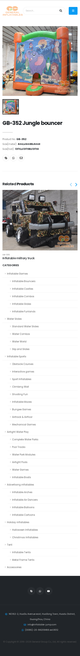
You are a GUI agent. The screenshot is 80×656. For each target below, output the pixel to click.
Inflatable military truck (18, 258)
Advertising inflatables (20, 484)
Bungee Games (21, 409)
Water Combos (21, 334)
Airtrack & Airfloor (22, 417)
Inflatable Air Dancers (25, 499)
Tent (9, 544)
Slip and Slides (21, 349)
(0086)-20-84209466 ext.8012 (41, 629)
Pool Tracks (18, 447)
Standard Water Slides (25, 326)
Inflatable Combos (23, 296)
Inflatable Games (17, 273)
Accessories (14, 567)
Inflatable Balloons (23, 507)
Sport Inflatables (21, 379)
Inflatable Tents (21, 552)
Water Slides (14, 319)
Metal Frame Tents (23, 560)
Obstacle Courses (22, 364)
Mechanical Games (24, 424)
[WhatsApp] (40, 591)
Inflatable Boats (21, 477)
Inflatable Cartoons (23, 515)
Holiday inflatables (18, 522)
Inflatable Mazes (22, 402)
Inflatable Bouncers (23, 281)
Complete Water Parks (25, 439)
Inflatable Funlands (23, 311)
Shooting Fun (20, 394)
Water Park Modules (23, 454)
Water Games (20, 469)
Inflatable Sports (16, 356)
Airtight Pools (19, 462)
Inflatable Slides (21, 304)
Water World (19, 341)
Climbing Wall (20, 386)
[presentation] (71, 185)
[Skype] (5, 158)
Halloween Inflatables (25, 530)
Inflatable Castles (22, 288)
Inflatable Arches (22, 492)
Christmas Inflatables (25, 537)
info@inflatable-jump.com (41, 624)
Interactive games (23, 371)
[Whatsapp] (13, 158)
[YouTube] (49, 591)
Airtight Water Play (18, 432)
